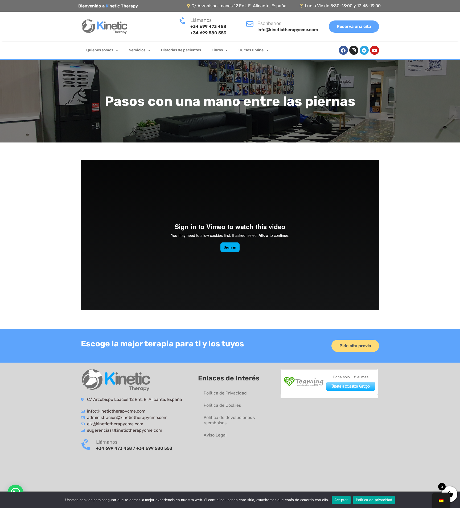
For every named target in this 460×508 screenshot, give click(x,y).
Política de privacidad (374, 500)
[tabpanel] (230, 236)
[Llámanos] (182, 20)
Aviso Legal (215, 435)
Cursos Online (251, 50)
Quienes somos (99, 50)
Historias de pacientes (181, 50)
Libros (217, 50)
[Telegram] (364, 50)
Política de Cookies (222, 405)
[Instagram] (353, 50)
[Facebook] (343, 50)
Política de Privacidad (225, 393)
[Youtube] (374, 50)
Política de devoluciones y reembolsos (230, 420)
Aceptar (341, 500)
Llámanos (201, 20)
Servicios (137, 50)
